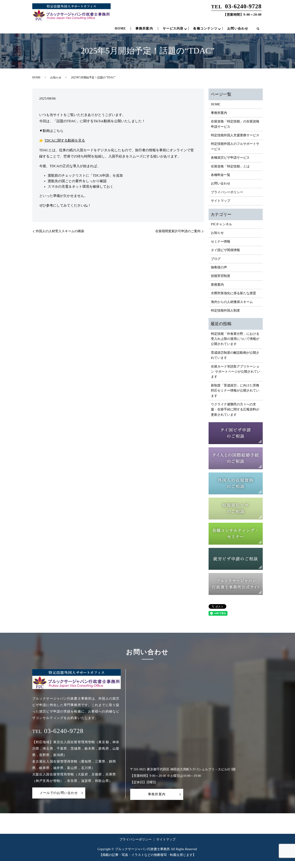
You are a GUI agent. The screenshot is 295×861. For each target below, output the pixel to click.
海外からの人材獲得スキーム (232, 302)
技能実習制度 (220, 276)
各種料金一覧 (220, 175)
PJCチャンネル (221, 224)
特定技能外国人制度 (225, 310)
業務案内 (217, 284)
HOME (120, 28)
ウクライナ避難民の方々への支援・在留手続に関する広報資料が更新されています (235, 409)
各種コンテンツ (205, 28)
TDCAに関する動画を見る (64, 140)
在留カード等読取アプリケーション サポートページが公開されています (235, 372)
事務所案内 (144, 28)
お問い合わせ (237, 28)
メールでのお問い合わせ (59, 793)
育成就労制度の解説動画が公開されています (235, 355)
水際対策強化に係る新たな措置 (233, 293)
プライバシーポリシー (227, 192)
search (258, 28)
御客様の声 (219, 267)
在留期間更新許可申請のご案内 (178, 231)
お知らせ (55, 77)
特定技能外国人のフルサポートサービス (235, 146)
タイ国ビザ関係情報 (225, 250)
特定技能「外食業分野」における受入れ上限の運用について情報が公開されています (235, 339)
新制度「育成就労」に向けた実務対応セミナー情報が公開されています (235, 391)
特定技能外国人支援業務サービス (235, 135)
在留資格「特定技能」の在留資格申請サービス (235, 124)
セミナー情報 (220, 241)
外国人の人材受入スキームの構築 (60, 231)
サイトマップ (220, 200)
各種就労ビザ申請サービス (230, 157)
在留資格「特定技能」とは (230, 166)
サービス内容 (173, 28)
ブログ (216, 259)
